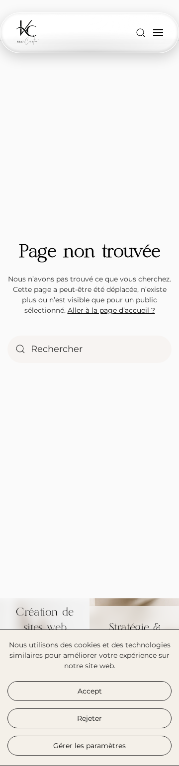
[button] (141, 33)
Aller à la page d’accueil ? (111, 310)
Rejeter (89, 718)
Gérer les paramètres (89, 745)
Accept (90, 691)
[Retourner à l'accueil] (27, 33)
